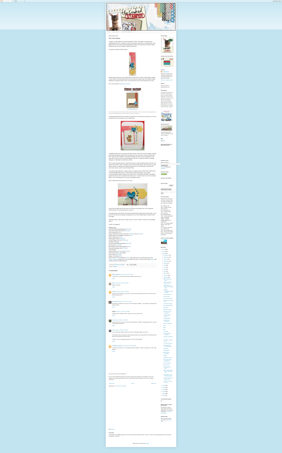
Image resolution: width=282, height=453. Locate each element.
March (165, 273)
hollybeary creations (117, 345)
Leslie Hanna (165, 71)
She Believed (166, 350)
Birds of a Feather (167, 323)
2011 (163, 387)
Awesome (165, 307)
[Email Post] (127, 264)
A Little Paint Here (167, 294)
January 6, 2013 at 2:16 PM (126, 274)
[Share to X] (133, 264)
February (166, 275)
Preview (162, 167)
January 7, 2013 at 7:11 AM (125, 301)
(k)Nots (152, 259)
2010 (163, 389)
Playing (165, 355)
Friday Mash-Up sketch (124, 83)
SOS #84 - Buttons (167, 357)
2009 (163, 391)
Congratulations (167, 318)
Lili (113, 320)
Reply (113, 278)
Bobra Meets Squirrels (166, 353)
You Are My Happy (167, 303)
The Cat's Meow (167, 363)
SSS (127, 229)
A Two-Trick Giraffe (167, 298)
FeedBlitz (163, 168)
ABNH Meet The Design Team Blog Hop (168, 287)
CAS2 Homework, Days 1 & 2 (167, 283)
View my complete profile (166, 80)
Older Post (153, 383)
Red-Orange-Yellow (168, 305)
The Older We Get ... (168, 343)
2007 (163, 395)
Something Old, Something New (167, 346)
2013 (163, 253)
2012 (163, 385)
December (166, 255)
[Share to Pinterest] (135, 264)
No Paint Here (166, 296)
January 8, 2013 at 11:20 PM (121, 320)
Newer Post (111, 383)
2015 (163, 249)
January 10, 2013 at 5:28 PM (129, 345)
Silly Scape (165, 348)
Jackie (113, 291)
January (166, 277)
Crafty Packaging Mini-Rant (167, 360)
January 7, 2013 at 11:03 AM (122, 311)
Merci (164, 325)
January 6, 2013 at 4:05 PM (122, 291)
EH (130, 229)
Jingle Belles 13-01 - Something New (168, 375)
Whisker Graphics (113, 259)
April (165, 271)
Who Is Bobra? (116, 31)
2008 (163, 393)
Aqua (117, 257)
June (165, 267)
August (165, 263)
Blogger (147, 443)
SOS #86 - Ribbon (167, 309)
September (166, 261)
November (166, 257)
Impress (127, 257)
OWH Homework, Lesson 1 (167, 312)
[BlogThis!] (131, 264)
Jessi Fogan (115, 301)
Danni (113, 283)
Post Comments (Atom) (120, 386)
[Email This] (130, 264)
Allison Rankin (116, 274)
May (165, 269)
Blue (164, 329)
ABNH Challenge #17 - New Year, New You (168, 371)
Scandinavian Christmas (166, 321)
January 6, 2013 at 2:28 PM (122, 283)
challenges (115, 266)
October (166, 259)
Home (109, 31)
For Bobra (165, 331)
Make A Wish (166, 365)
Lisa (113, 330)
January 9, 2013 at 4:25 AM (121, 330)
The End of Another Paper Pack (167, 378)
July (165, 265)
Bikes (164, 327)
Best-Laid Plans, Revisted (167, 334)
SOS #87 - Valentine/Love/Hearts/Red (168, 291)
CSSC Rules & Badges (127, 31)
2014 (163, 251)
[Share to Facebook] (134, 264)
